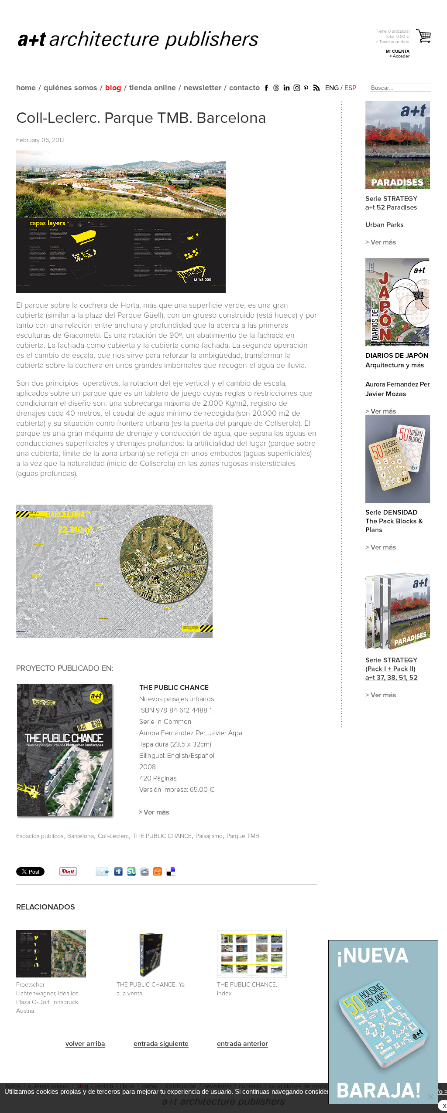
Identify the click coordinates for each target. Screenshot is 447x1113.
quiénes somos (70, 88)
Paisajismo (209, 836)
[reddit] (144, 874)
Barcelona (80, 836)
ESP (350, 88)
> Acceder (399, 56)
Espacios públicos (39, 836)
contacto (244, 88)
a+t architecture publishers (149, 39)
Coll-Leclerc (113, 836)
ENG (332, 88)
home (26, 88)
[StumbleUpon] (131, 874)
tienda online (152, 88)
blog (113, 88)
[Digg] (118, 874)
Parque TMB (243, 836)
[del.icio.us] (170, 874)
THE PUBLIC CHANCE (162, 836)
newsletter (202, 88)
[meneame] (157, 874)
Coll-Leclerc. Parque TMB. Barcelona (141, 118)
